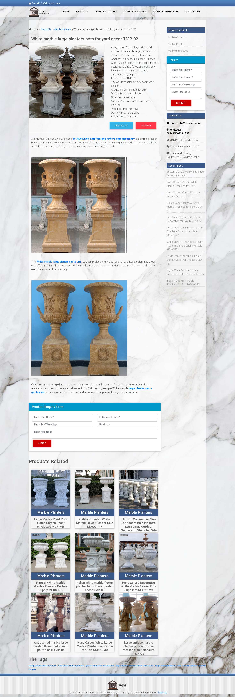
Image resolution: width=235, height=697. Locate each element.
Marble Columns (105, 11)
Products (46, 29)
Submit (42, 443)
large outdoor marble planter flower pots (134, 665)
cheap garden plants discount (42, 665)
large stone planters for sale (168, 665)
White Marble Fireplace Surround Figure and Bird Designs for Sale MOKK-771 (185, 245)
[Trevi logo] (117, 685)
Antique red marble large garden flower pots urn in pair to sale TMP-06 (51, 646)
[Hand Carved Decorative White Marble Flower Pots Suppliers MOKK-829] (138, 552)
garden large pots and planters (100, 665)
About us (82, 11)
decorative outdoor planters (71, 665)
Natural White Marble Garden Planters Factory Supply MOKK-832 (50, 586)
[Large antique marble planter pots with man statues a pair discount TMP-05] (138, 612)
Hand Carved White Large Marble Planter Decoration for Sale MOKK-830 (95, 646)
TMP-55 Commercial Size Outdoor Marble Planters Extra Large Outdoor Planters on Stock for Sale (138, 524)
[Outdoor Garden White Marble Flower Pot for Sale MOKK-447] (94, 489)
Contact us (192, 11)
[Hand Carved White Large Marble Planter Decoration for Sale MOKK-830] (94, 612)
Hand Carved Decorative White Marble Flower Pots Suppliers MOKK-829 (138, 586)
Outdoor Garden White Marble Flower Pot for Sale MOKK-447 (94, 522)
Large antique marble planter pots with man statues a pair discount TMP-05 (138, 648)
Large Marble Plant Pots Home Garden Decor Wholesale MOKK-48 (50, 522)
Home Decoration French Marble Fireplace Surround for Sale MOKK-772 (185, 231)
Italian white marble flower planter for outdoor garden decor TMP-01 (94, 586)
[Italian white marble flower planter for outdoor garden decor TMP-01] (94, 552)
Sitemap (162, 692)
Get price (146, 125)
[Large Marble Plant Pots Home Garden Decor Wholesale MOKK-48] (50, 489)
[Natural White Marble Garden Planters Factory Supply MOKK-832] (50, 552)
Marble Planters (135, 11)
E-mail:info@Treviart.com (45, 3)
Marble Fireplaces (166, 11)
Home (66, 11)
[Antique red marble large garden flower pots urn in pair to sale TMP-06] (50, 612)
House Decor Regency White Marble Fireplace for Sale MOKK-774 (185, 206)
